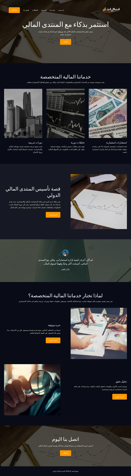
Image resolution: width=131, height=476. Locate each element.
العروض (44, 10)
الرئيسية (61, 10)
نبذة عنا (52, 10)
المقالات (35, 10)
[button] (13, 10)
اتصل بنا (26, 10)
